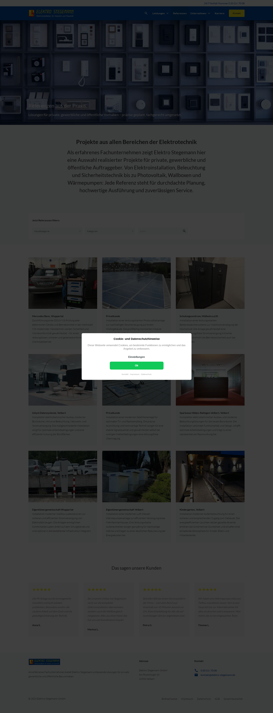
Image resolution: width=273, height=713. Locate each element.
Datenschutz (146, 374)
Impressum (134, 374)
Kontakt (124, 374)
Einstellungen (136, 357)
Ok (136, 365)
